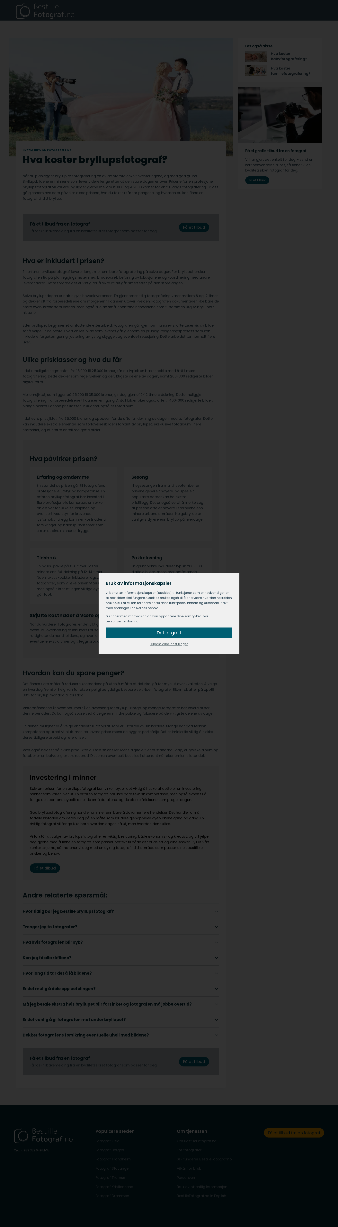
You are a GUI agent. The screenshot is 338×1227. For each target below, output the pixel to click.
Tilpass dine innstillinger (169, 644)
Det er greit (169, 633)
